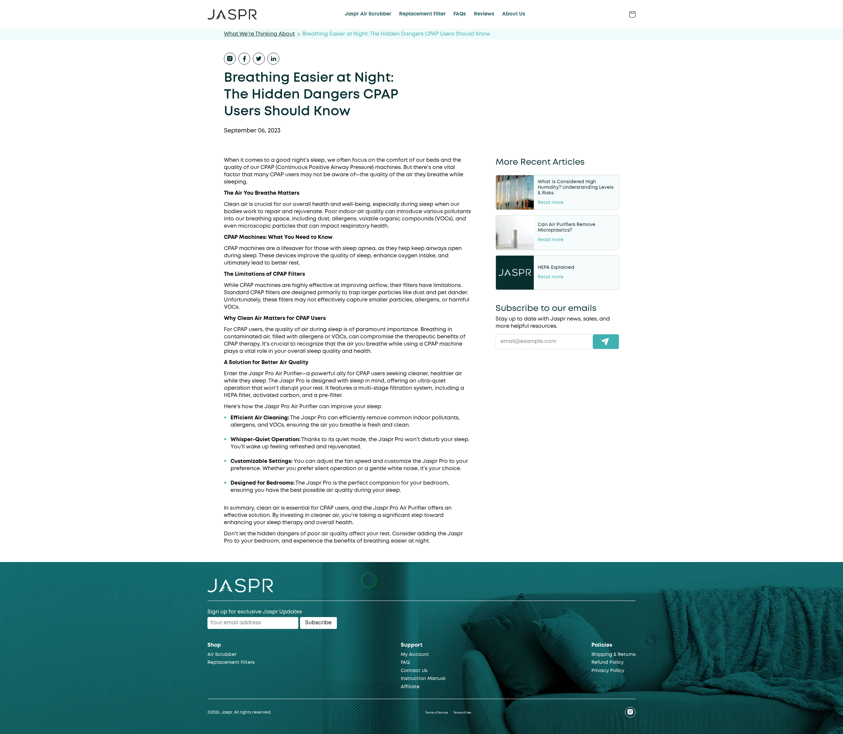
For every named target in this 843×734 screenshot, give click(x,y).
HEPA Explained (556, 267)
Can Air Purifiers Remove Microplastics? (566, 227)
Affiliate (410, 687)
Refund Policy (607, 662)
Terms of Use (462, 713)
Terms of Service (436, 713)
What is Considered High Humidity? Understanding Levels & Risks (575, 187)
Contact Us (414, 671)
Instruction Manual (423, 679)
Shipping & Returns (613, 655)
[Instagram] (630, 712)
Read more (550, 203)
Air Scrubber (221, 655)
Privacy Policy (607, 671)
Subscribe (318, 622)
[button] (618, 14)
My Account (415, 655)
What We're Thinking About (259, 34)
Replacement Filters (231, 662)
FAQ (405, 662)
